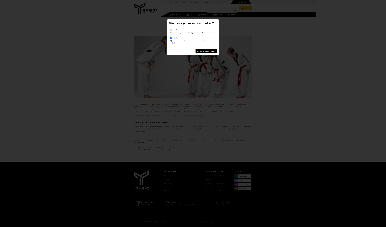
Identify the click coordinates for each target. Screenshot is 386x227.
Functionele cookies (179, 30)
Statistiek (176, 38)
